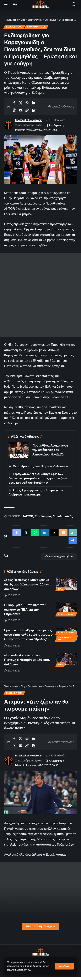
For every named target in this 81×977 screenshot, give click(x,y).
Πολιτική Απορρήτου (18, 969)
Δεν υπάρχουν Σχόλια (30, 125)
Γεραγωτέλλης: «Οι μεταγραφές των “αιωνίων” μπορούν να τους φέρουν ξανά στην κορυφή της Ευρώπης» (38, 478)
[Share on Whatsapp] (27, 103)
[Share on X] (20, 103)
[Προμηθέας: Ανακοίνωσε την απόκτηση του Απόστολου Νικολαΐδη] (19, 450)
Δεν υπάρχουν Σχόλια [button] (61, 556)
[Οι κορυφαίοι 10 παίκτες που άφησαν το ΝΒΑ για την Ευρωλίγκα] (66, 609)
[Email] (20, 110)
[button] (64, 966)
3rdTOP (27, 516)
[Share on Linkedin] (33, 103)
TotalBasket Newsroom (28, 120)
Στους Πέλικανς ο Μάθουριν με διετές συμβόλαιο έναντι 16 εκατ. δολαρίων (28, 584)
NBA (60, 589)
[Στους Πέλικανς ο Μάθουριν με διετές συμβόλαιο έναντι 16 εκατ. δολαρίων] (66, 584)
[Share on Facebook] (14, 103)
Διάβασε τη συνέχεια (40, 926)
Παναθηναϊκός (63, 516)
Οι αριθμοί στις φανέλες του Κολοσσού (40, 466)
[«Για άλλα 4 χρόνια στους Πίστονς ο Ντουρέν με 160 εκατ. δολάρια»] (66, 659)
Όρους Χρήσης (33, 966)
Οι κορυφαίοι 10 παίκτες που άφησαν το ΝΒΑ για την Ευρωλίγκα (25, 609)
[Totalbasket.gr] (40, 4)
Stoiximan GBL (36, 27)
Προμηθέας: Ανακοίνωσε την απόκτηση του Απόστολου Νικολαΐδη (50, 450)
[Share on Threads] (14, 110)
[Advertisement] (40, 295)
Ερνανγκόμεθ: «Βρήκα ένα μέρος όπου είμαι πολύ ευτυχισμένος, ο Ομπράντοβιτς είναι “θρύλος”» (28, 634)
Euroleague (14, 27)
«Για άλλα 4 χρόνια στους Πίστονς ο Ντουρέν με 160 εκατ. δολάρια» (27, 659)
